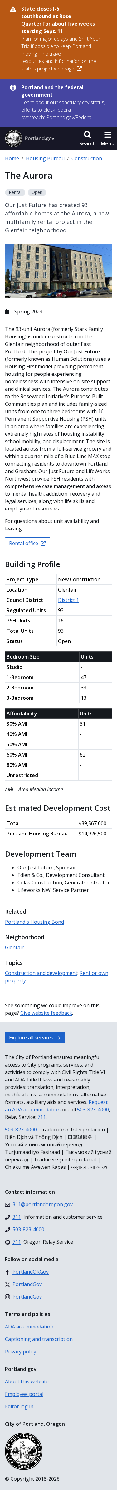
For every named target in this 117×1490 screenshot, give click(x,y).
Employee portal (24, 1394)
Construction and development (41, 973)
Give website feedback (46, 1012)
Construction (86, 158)
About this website (27, 1381)
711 (41, 1117)
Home (12, 158)
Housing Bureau (45, 158)
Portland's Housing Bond (34, 921)
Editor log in (19, 1406)
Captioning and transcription (39, 1339)
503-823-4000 (93, 1109)
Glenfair (14, 947)
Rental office (23, 543)
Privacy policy (20, 1351)
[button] (87, 138)
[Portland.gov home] (29, 138)
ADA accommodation (29, 1326)
